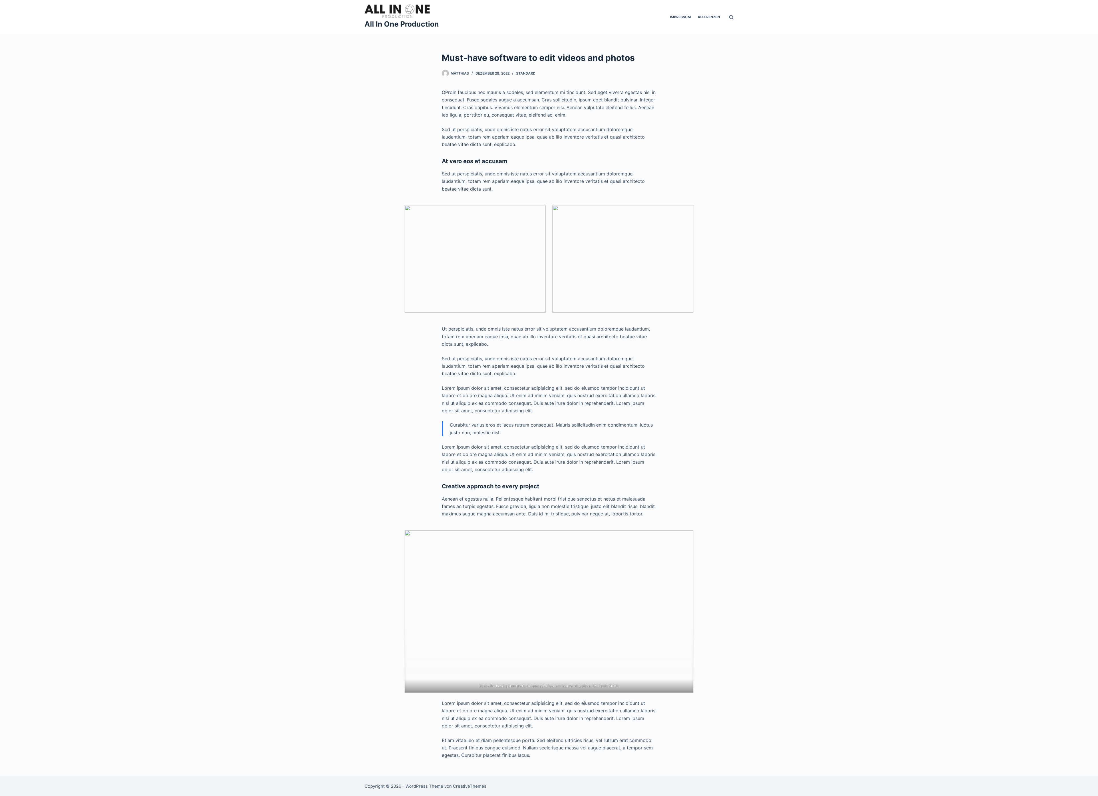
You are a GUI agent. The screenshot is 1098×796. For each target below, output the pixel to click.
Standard (526, 73)
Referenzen (709, 17)
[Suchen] (731, 17)
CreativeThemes (469, 786)
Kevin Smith (608, 685)
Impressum (680, 17)
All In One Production (402, 24)
